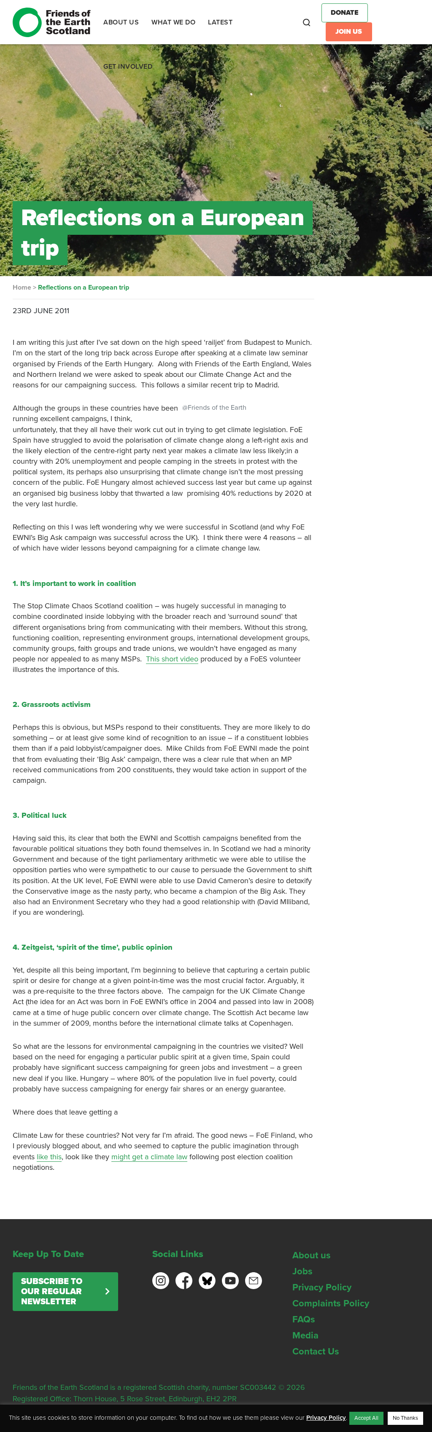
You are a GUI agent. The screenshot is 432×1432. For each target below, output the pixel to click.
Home (22, 287)
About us (311, 1255)
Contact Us (315, 1351)
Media (305, 1335)
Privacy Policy (321, 1287)
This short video (172, 659)
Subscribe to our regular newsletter (51, 1291)
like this (49, 1156)
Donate (345, 12)
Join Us (348, 31)
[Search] (306, 22)
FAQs (303, 1319)
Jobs (302, 1271)
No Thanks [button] (405, 1418)
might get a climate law (149, 1156)
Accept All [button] (366, 1418)
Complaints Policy (330, 1303)
